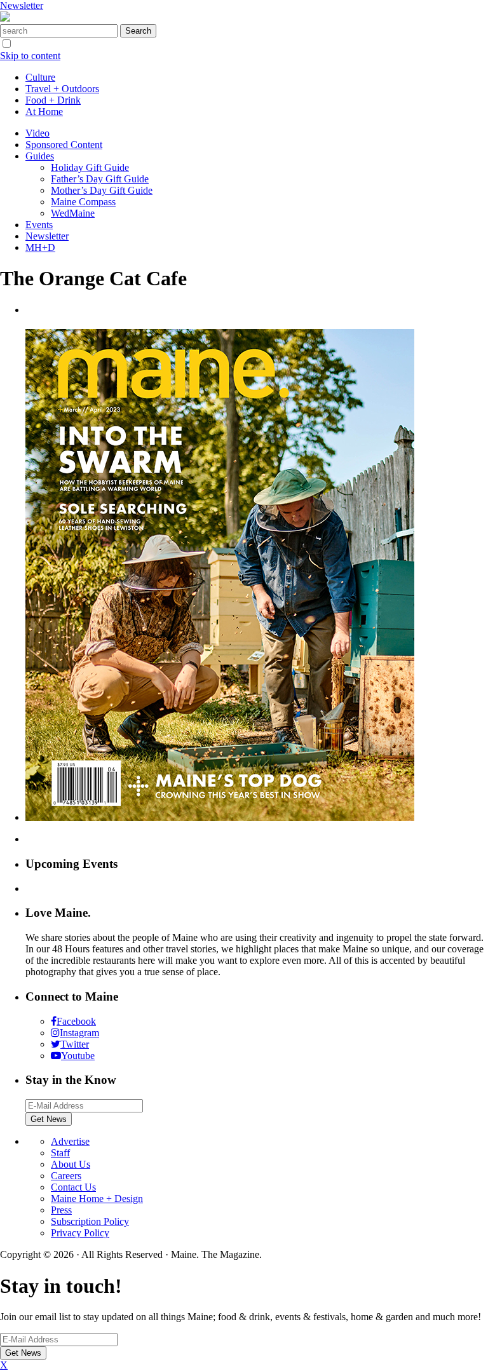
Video (37, 133)
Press (61, 1210)
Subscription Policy (90, 1221)
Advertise (70, 1141)
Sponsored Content (63, 144)
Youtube (78, 1055)
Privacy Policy (80, 1232)
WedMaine (73, 213)
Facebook (76, 1021)
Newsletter (21, 5)
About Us (70, 1164)
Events (39, 224)
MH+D (40, 247)
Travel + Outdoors (62, 88)
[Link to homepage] (5, 18)
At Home (44, 111)
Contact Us (73, 1187)
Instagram (79, 1032)
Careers (66, 1175)
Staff (60, 1152)
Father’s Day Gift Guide (100, 178)
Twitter (74, 1044)
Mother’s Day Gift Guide (101, 190)
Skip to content (30, 55)
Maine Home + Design (97, 1198)
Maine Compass (83, 201)
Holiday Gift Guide (90, 167)
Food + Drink (53, 100)
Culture (40, 77)
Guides (39, 156)
